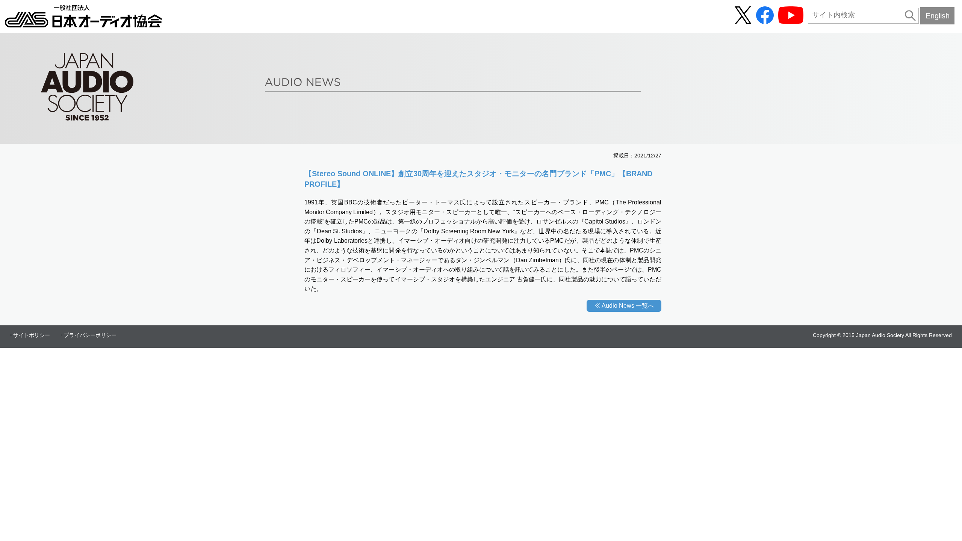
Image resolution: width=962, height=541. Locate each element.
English (938, 16)
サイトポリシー (31, 335)
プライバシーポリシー (90, 335)
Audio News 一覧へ (628, 305)
